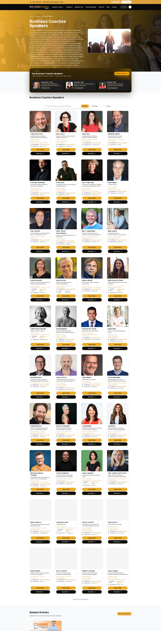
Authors (42, 236)
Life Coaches (111, 286)
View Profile (40, 149)
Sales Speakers (85, 336)
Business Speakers (34, 139)
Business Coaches (34, 141)
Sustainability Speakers (87, 531)
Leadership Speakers (87, 141)
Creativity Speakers (112, 141)
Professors (84, 236)
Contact (114, 7)
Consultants (95, 139)
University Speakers (60, 626)
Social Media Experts (35, 383)
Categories (37, 16)
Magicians (99, 626)
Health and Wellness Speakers (115, 287)
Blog (108, 7)
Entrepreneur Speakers (35, 189)
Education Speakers (93, 236)
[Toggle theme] (130, 7)
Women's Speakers (60, 142)
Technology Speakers (61, 386)
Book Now (39, 153)
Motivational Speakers (61, 189)
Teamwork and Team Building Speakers (39, 142)
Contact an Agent (121, 73)
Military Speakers (71, 240)
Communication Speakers (62, 141)
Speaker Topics (57, 7)
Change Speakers (97, 383)
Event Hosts (95, 431)
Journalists (33, 238)
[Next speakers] (111, 73)
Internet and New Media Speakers (89, 334)
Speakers (69, 7)
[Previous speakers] (107, 73)
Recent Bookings (91, 7)
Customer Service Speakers (114, 189)
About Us (101, 7)
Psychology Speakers (87, 578)
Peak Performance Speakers (62, 629)
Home (31, 16)
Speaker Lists (79, 7)
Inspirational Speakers (113, 337)
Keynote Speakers (117, 236)
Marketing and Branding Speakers (37, 433)
